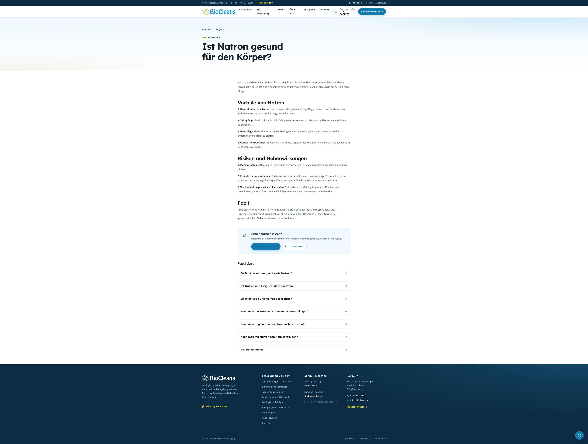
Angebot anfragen (355, 406)
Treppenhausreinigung (273, 392)
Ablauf (281, 9)
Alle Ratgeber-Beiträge (252, 349)
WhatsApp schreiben (217, 406)
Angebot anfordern (372, 11)
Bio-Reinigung (262, 11)
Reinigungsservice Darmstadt (276, 407)
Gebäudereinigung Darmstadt (276, 381)
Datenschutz (364, 438)
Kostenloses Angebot (266, 246)
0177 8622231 (296, 246)
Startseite (206, 29)
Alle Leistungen (269, 418)
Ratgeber (309, 9)
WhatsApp (357, 2)
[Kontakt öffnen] (579, 435)
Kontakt (324, 9)
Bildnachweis (380, 438)
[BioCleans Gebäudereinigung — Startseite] (219, 11)
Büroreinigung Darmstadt (274, 386)
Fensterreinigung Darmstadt (276, 397)
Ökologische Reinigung (273, 402)
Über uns (292, 11)
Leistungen (245, 9)
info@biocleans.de (377, 2)
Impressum (350, 438)
